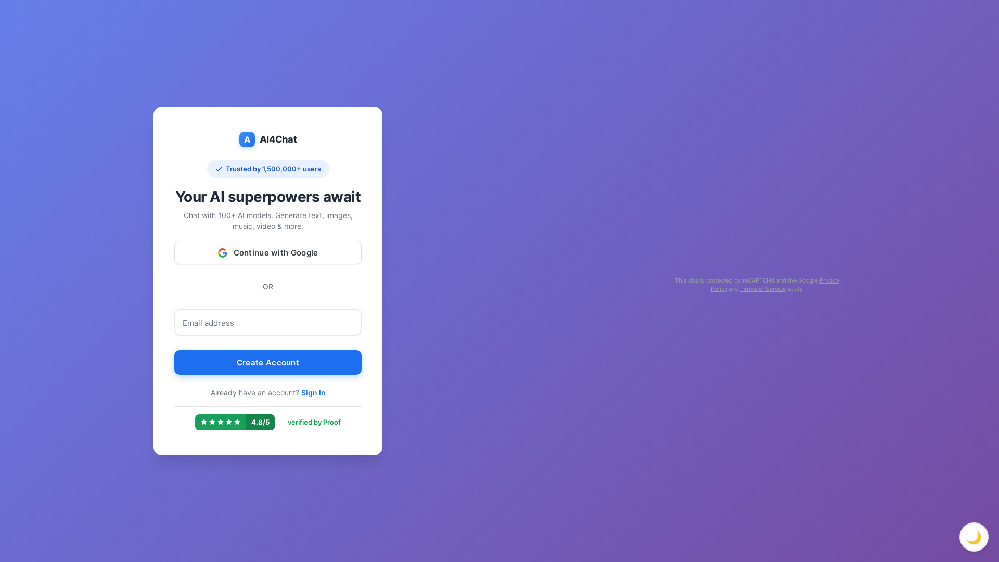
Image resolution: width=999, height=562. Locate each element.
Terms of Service (763, 288)
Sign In (313, 392)
